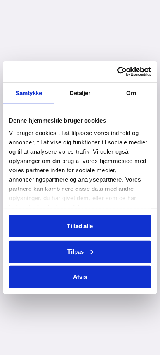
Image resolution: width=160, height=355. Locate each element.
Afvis (80, 277)
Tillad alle (80, 226)
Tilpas (75, 251)
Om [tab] (131, 93)
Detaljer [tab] (80, 93)
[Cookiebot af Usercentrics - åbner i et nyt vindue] (117, 71)
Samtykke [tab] (29, 93)
